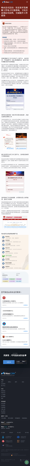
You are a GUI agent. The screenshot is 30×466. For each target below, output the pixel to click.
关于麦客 (3, 432)
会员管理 (3, 383)
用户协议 (27, 432)
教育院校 (3, 390)
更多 (2, 398)
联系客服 (8, 428)
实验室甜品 (24, 418)
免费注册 (9, 362)
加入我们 (19, 432)
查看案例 (26, 305)
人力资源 (3, 394)
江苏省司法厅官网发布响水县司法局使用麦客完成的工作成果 (15, 227)
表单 (2, 381)
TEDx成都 (3, 418)
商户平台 (3, 385)
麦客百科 (3, 428)
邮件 (16, 381)
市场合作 (11, 432)
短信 (23, 381)
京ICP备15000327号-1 (5, 455)
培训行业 (3, 392)
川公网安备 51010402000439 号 (19, 455)
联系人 (9, 381)
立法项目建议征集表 (21, 148)
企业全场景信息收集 (5, 424)
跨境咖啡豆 (17, 418)
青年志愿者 (10, 418)
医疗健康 (3, 396)
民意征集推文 (10, 148)
